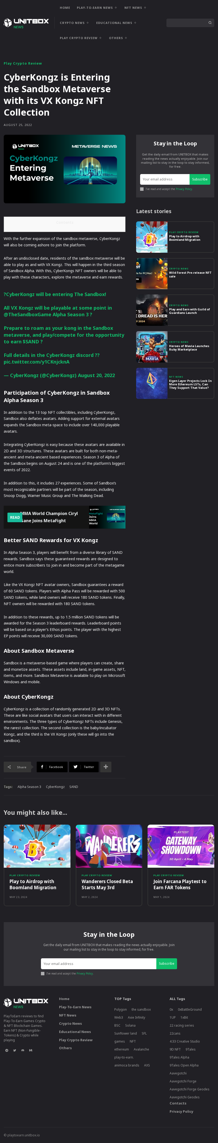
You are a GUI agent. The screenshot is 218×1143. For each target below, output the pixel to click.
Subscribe (200, 179)
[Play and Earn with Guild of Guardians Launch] (151, 310)
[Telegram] (7, 1050)
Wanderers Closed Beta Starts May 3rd (107, 884)
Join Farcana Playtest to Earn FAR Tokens (180, 884)
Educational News (75, 1031)
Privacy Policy (184, 189)
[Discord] (23, 1050)
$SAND (31, 341)
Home (64, 998)
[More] (105, 767)
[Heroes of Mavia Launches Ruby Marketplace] (151, 346)
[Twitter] (15, 1050)
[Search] (210, 23)
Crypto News (178, 269)
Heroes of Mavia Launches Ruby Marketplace (189, 347)
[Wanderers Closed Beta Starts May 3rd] (109, 846)
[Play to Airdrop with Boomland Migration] (151, 237)
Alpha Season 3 (29, 787)
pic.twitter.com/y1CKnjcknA (36, 361)
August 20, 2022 (96, 375)
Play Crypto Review (23, 63)
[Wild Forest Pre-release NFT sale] (151, 273)
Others (65, 1047)
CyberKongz (55, 787)
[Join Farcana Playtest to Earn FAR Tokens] (181, 846)
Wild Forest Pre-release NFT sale (190, 274)
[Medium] (30, 1050)
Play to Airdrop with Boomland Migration (184, 238)
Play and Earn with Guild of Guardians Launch (189, 311)
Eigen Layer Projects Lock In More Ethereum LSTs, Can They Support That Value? (190, 384)
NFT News (176, 377)
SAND (73, 787)
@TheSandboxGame (27, 314)
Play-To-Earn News (75, 1007)
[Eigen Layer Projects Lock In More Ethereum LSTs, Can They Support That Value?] (151, 383)
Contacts (178, 1103)
